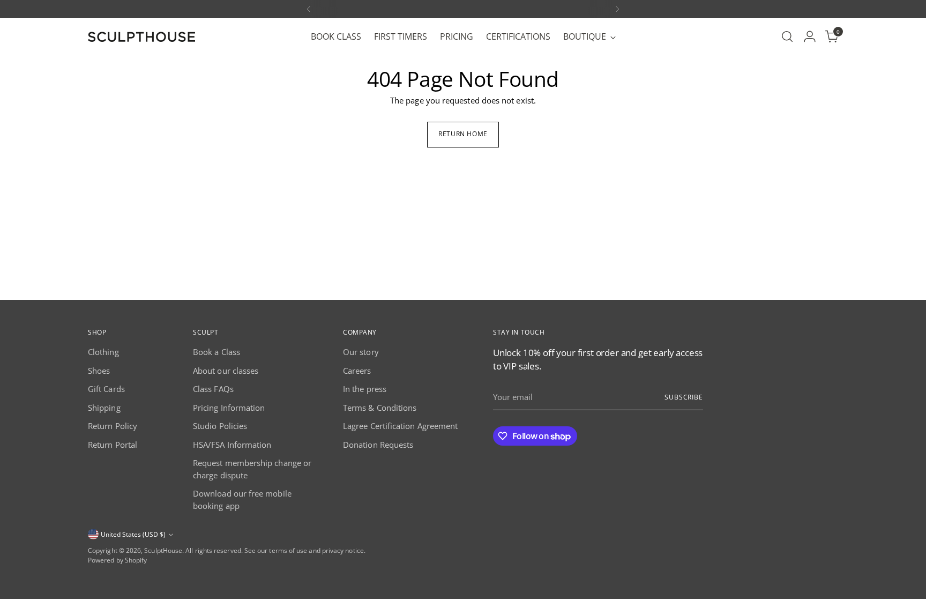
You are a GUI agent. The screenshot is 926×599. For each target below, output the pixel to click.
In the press (364, 388)
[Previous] (308, 9)
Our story (361, 351)
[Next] (617, 9)
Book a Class (216, 351)
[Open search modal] (787, 36)
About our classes (225, 370)
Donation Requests (378, 444)
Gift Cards (106, 388)
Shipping (104, 407)
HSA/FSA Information (232, 444)
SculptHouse (163, 550)
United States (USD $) (133, 534)
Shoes (99, 370)
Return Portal (112, 444)
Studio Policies (220, 425)
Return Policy (112, 425)
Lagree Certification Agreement (400, 425)
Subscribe (683, 397)
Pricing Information (229, 407)
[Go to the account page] (809, 36)
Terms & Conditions (379, 407)
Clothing (103, 351)
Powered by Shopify (117, 560)
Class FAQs (213, 388)
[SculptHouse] (141, 37)
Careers (357, 370)
